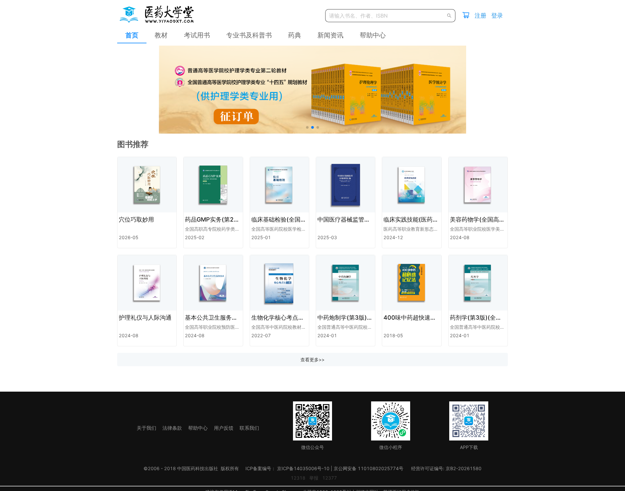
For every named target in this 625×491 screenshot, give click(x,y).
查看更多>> (312, 359)
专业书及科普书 (249, 35)
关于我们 (147, 428)
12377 (329, 478)
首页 (131, 35)
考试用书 (197, 35)
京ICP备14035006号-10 (303, 468)
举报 (313, 478)
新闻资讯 (330, 35)
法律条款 (172, 428)
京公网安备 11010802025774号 (368, 468)
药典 (294, 35)
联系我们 (249, 428)
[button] (307, 127)
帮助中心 (373, 35)
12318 (298, 478)
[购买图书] (466, 15)
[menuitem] (131, 35)
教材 (161, 35)
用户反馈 (224, 428)
